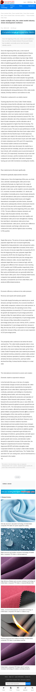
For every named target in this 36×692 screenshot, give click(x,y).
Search (28, 683)
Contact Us (27, 676)
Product (12, 6)
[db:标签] (18, 477)
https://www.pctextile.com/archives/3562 (15, 467)
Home (2, 6)
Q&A (11, 7)
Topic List (11, 676)
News (20, 6)
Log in (24, 2)
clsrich (9, 483)
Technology (4, 7)
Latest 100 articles (19, 676)
